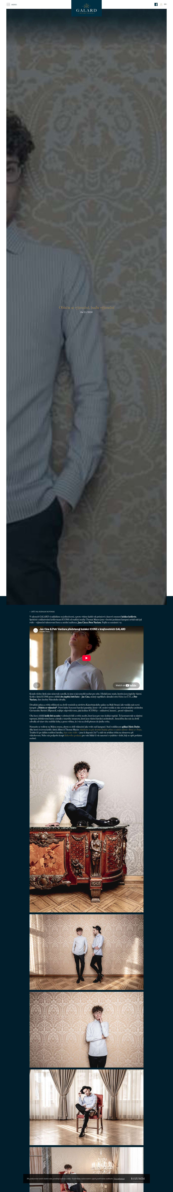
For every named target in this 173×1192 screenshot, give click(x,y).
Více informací (119, 1178)
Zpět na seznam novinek (43, 611)
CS (161, 4)
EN (165, 4)
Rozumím (138, 1178)
